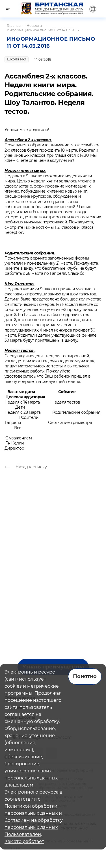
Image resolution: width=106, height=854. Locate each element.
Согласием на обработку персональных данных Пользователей (34, 827)
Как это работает (24, 841)
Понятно (85, 676)
